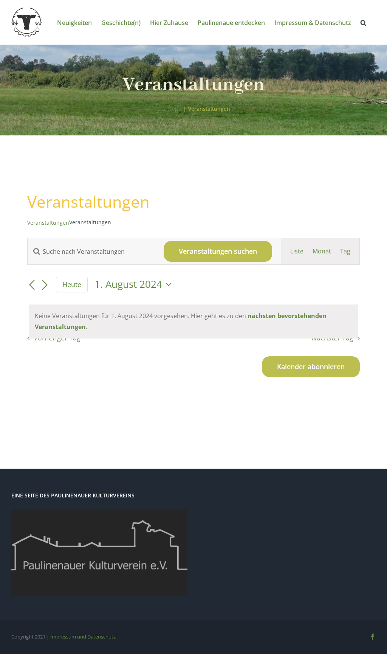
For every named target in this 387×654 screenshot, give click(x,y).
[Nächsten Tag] (44, 285)
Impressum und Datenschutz (83, 636)
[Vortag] (31, 285)
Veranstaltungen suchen (218, 251)
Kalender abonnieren (311, 367)
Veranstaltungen (48, 222)
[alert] (193, 321)
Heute (71, 284)
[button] (363, 22)
